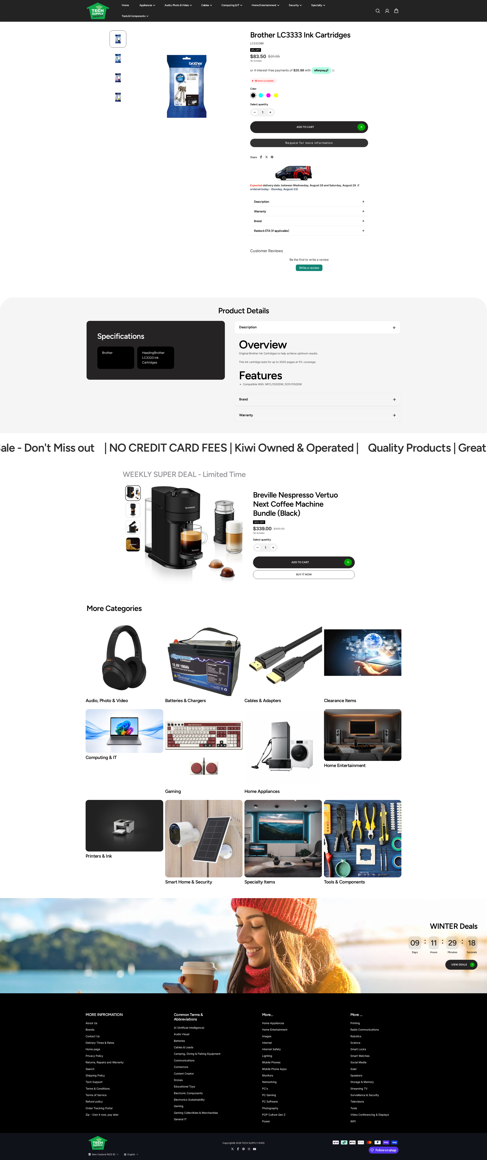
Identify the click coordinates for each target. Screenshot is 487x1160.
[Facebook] (261, 157)
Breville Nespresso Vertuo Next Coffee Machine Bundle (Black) (295, 504)
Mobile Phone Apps (274, 1069)
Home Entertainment (264, 5)
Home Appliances (273, 1023)
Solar (353, 1069)
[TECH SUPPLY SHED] (98, 10)
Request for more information (309, 143)
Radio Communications (364, 1029)
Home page (93, 1049)
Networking (269, 1081)
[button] (396, 11)
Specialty (316, 5)
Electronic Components (188, 1093)
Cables (205, 5)
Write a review (309, 268)
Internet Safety (271, 1049)
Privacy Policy (94, 1055)
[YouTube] (254, 1149)
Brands (90, 1029)
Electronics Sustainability (189, 1099)
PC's (265, 1088)
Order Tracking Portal (99, 1108)
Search (90, 1069)
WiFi (353, 1121)
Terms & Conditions (98, 1088)
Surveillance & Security (364, 1095)
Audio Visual (181, 1034)
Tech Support (94, 1081)
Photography (270, 1108)
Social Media (358, 1062)
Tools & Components (134, 16)
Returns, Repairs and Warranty (105, 1062)
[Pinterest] (272, 157)
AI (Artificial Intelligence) (189, 1027)
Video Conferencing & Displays (369, 1114)
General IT (180, 1119)
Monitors (267, 1075)
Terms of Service (96, 1095)
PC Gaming (269, 1095)
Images (266, 1036)
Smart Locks (358, 1049)
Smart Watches (359, 1055)
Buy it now (304, 574)
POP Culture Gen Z (274, 1114)
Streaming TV (359, 1088)
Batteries (179, 1040)
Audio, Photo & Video (177, 5)
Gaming (178, 1106)
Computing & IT (230, 5)
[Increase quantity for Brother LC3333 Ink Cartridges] (270, 112)
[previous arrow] (137, 87)
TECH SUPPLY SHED (253, 1143)
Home (125, 5)
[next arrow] (235, 87)
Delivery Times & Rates (100, 1042)
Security (294, 5)
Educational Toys (184, 1086)
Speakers (356, 1075)
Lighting (267, 1055)
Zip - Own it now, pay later (102, 1114)
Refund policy (94, 1101)
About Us (91, 1023)
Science (355, 1042)
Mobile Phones (271, 1062)
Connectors (181, 1066)
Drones (178, 1080)
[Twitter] (266, 157)
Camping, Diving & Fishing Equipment (197, 1053)
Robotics (355, 1036)
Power (266, 1121)
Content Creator (184, 1073)
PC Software (270, 1101)
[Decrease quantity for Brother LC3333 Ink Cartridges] (254, 112)
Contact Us (92, 1036)
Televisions (357, 1101)
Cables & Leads (183, 1047)
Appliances (145, 5)
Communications (184, 1060)
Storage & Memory (362, 1081)
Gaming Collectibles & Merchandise (196, 1112)
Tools (353, 1108)
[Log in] (387, 11)
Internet (267, 1042)
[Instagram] (249, 1149)
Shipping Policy (95, 1075)
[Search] (377, 11)
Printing (355, 1023)
